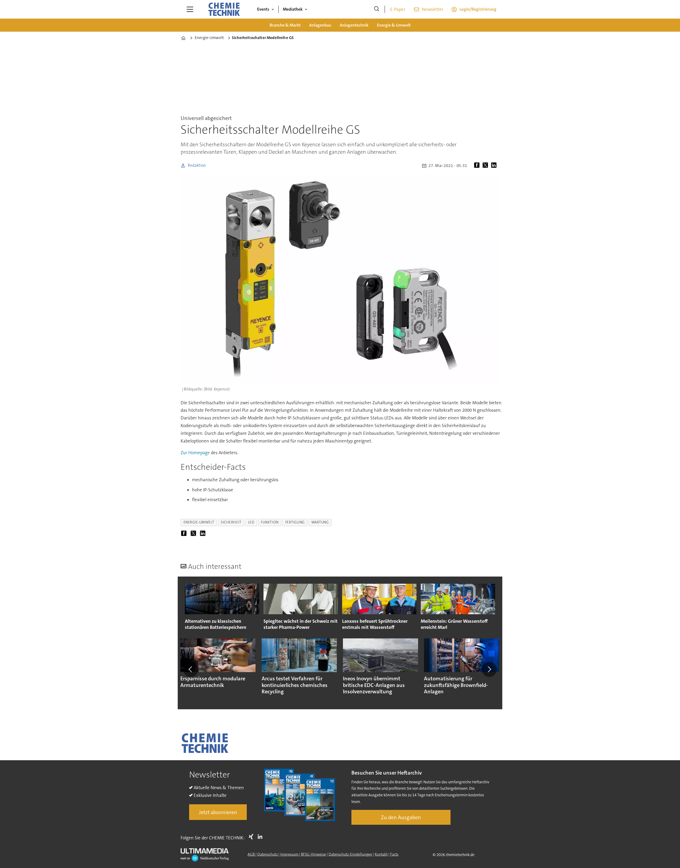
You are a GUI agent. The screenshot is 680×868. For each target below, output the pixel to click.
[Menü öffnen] (190, 9)
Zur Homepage (195, 453)
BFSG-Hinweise (313, 854)
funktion (269, 522)
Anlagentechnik (354, 25)
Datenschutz (267, 854)
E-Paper (397, 9)
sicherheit (231, 522)
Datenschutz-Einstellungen (350, 854)
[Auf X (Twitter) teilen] (486, 166)
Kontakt (381, 854)
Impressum (289, 854)
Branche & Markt (285, 25)
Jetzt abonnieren (218, 812)
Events (263, 9)
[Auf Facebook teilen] (478, 166)
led (251, 522)
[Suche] (376, 9)
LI (261, 836)
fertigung (295, 522)
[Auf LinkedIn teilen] (495, 166)
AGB (252, 854)
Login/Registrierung (478, 9)
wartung (320, 522)
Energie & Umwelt (394, 25)
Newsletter (432, 9)
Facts (394, 854)
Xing (252, 836)
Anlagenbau (320, 25)
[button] (190, 669)
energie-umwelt (199, 522)
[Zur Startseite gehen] (224, 9)
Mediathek (293, 9)
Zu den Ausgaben (401, 817)
